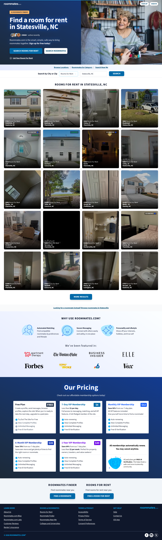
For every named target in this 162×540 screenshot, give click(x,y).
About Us (7, 512)
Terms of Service (85, 519)
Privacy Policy (83, 516)
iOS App (116, 519)
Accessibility (83, 512)
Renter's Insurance (11, 527)
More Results (81, 296)
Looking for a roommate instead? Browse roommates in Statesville (81, 308)
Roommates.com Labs (13, 519)
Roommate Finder (47, 516)
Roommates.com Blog (12, 516)
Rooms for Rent (46, 512)
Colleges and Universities (50, 523)
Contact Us (117, 516)
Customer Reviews (11, 523)
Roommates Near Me (48, 519)
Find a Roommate (62, 496)
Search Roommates (56, 50)
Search (116, 73)
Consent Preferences (86, 523)
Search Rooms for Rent (25, 50)
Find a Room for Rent (98, 496)
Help (115, 512)
